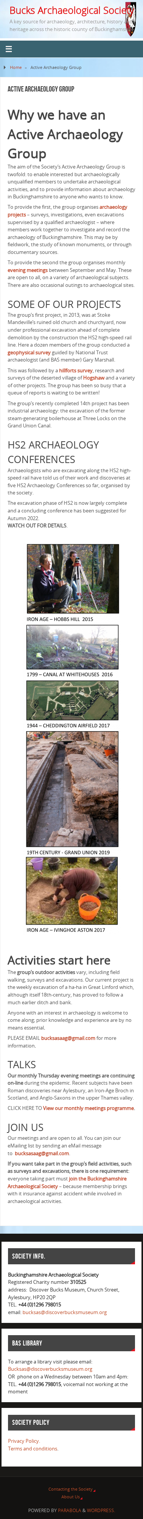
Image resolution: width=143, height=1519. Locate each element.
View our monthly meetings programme (88, 1108)
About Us (70, 1496)
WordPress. (101, 1510)
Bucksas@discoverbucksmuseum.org (50, 1369)
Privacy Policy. (24, 1441)
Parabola (69, 1510)
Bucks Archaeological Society (72, 10)
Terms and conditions (32, 1448)
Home (16, 67)
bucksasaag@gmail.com (67, 1038)
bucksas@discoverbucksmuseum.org (64, 1312)
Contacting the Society (70, 1489)
